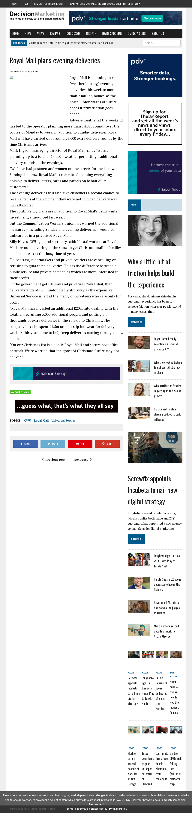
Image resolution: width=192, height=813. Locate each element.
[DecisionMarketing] (37, 15)
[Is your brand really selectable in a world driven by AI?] (139, 346)
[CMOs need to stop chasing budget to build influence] (139, 417)
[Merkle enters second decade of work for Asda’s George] (139, 634)
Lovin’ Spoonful (112, 33)
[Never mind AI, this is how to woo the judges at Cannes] (139, 610)
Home (14, 3)
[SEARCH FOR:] (162, 42)
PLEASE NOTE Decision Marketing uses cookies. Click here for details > (104, 3)
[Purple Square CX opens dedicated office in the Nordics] (139, 587)
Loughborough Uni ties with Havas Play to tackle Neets (167, 561)
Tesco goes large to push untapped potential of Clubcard (148, 768)
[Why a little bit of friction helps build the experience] (155, 243)
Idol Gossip (73, 33)
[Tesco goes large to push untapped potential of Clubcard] (148, 731)
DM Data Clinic (137, 33)
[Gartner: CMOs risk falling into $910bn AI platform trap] (176, 731)
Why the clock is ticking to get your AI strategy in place (168, 367)
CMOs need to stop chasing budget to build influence (167, 414)
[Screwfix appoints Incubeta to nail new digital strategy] (155, 460)
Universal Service (64, 420)
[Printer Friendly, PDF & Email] (20, 391)
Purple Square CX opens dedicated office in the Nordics (167, 584)
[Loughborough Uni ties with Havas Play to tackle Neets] (139, 563)
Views (40, 33)
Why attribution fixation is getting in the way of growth (167, 391)
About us (158, 33)
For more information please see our (96, 808)
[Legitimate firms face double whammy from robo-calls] (162, 731)
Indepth (91, 33)
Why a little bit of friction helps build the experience (151, 272)
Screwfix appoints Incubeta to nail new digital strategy (152, 489)
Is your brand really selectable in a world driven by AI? (166, 344)
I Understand (96, 804)
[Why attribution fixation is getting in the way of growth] (139, 393)
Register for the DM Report (48, 3)
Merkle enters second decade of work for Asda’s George (166, 631)
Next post (81, 459)
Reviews (55, 33)
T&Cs (25, 3)
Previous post (55, 459)
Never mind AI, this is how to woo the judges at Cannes (167, 607)
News (28, 33)
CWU (27, 420)
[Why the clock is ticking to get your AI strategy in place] (139, 370)
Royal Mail (41, 420)
